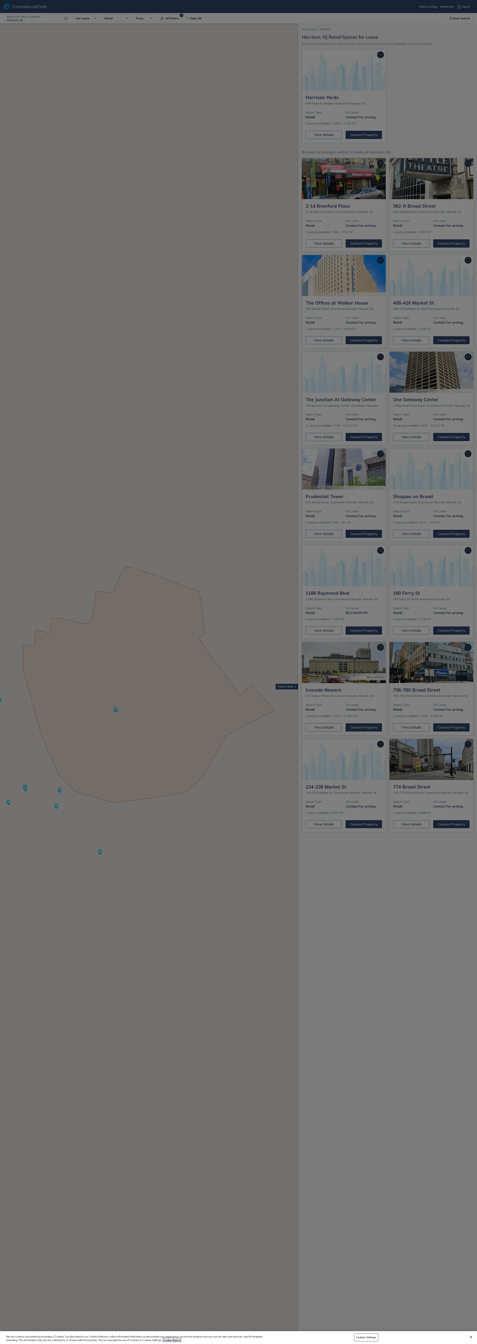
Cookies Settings (366, 1337)
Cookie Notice (172, 1340)
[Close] (471, 1337)
